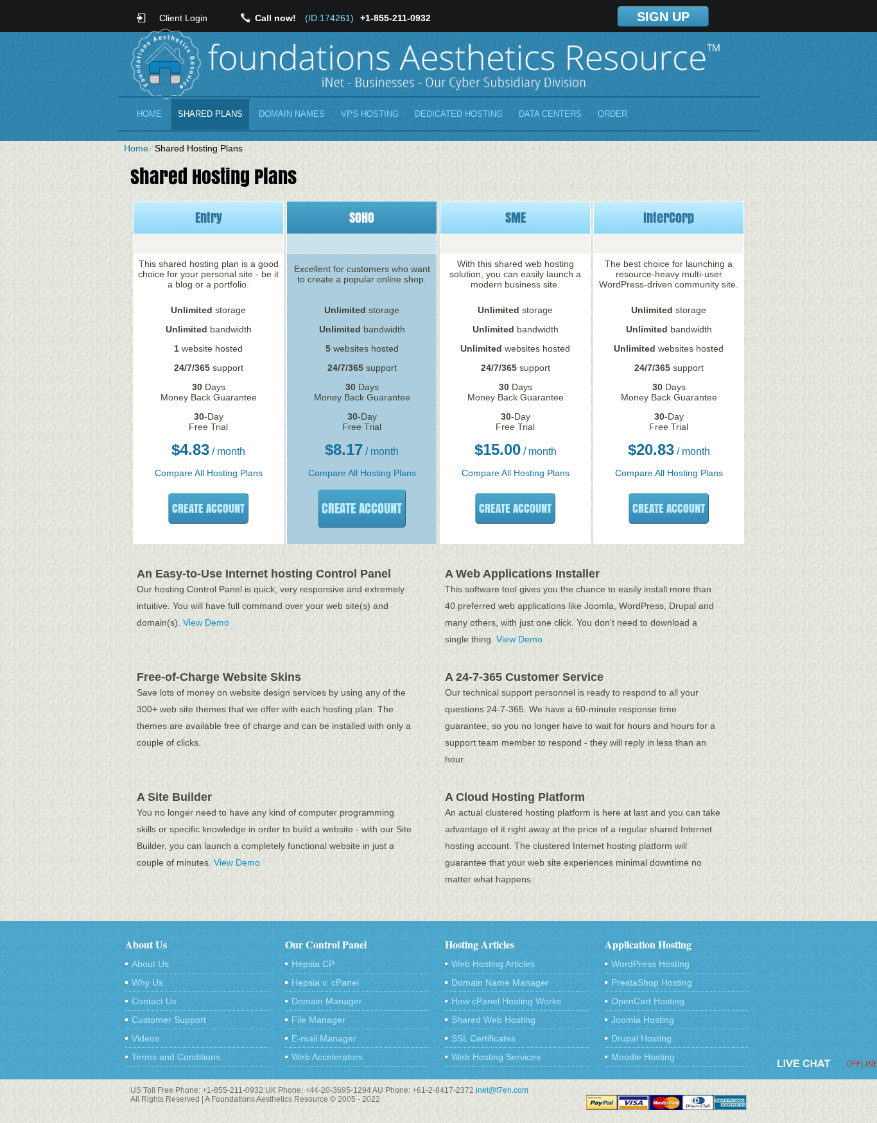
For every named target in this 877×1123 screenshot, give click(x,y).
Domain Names (292, 114)
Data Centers (550, 114)
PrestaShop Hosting (651, 982)
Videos (145, 1038)
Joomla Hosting (642, 1020)
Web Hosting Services (496, 1057)
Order (612, 114)
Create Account (208, 508)
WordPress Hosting (650, 964)
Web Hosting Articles (493, 964)
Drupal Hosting (641, 1038)
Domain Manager (326, 1001)
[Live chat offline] (827, 1063)
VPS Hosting (370, 114)
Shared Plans (210, 114)
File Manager (318, 1020)
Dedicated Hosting (459, 114)
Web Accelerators (327, 1057)
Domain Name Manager (500, 982)
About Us (150, 964)
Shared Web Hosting (493, 1020)
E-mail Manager (323, 1038)
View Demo (206, 622)
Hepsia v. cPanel (325, 982)
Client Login (183, 17)
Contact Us (154, 1001)
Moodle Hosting (643, 1057)
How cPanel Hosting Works (506, 1001)
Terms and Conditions (176, 1057)
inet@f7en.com (502, 1090)
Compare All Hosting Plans (209, 473)
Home (149, 114)
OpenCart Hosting (647, 1001)
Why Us (147, 982)
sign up (663, 17)
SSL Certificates (483, 1038)
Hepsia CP (312, 964)
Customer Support (169, 1020)
